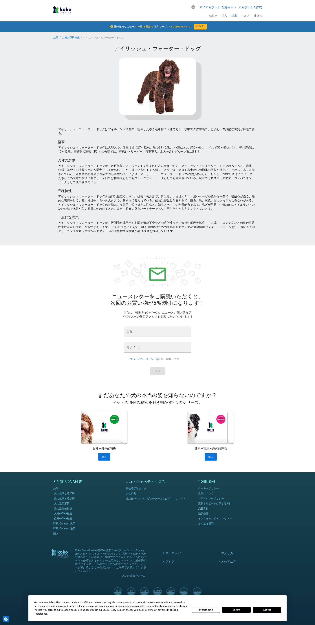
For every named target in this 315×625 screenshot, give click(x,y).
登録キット (229, 7)
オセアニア (228, 561)
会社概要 (131, 493)
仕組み (213, 15)
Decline (236, 610)
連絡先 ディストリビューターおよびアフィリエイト (156, 498)
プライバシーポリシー (143, 359)
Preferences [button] (41, 614)
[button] (193, 7)
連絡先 (258, 15)
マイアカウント (209, 7)
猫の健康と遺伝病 (64, 498)
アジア (170, 561)
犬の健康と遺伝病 (64, 493)
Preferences (206, 610)
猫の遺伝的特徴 (63, 508)
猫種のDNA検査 (63, 518)
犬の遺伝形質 (61, 503)
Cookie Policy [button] (109, 610)
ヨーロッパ (173, 553)
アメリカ (227, 553)
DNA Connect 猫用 (64, 528)
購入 (224, 15)
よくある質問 (206, 523)
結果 (234, 15)
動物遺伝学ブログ (136, 488)
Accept (267, 610)
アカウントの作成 (250, 7)
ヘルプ (245, 15)
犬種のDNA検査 (71, 37)
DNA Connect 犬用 (64, 523)
